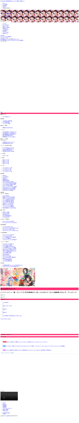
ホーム (4, 3)
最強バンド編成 (6, 27)
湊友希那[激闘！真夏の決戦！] (9, 134)
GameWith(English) (6, 412)
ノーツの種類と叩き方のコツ (9, 246)
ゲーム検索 (5, 4)
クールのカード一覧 (7, 168)
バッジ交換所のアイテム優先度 (9, 237)
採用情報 (4, 405)
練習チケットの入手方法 (8, 204)
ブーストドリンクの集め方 (8, 205)
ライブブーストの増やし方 (8, 243)
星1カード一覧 (6, 163)
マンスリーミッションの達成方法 (10, 239)
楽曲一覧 (4, 175)
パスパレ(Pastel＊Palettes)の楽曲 (9, 184)
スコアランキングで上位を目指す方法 (11, 266)
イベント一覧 (5, 32)
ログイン (4, 6)
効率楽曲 (4, 30)
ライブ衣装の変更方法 (7, 259)
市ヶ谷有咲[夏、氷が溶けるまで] (9, 131)
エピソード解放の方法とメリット (10, 251)
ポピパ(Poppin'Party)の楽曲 (8, 181)
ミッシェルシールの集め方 (8, 206)
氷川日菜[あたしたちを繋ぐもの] (9, 133)
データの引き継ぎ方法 (7, 260)
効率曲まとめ (5, 179)
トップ (4, 402)
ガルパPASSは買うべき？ (8, 226)
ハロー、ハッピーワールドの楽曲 (10, 186)
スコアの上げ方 (6, 213)
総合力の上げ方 (6, 214)
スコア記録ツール (6, 116)
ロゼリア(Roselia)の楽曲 (8, 185)
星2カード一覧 (6, 162)
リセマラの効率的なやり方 (8, 148)
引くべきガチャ (6, 24)
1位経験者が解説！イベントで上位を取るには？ (13, 265)
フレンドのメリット (7, 253)
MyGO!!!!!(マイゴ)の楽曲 (8, 190)
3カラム (8, 8)
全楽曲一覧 (5, 28)
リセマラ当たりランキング (8, 147)
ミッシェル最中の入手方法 (8, 199)
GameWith (8, 415)
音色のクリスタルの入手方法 (9, 198)
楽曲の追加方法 (6, 180)
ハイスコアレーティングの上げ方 (10, 222)
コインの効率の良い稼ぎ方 (8, 200)
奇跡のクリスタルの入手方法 (9, 196)
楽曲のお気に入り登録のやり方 (9, 249)
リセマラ (4, 23)
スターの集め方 (6, 195)
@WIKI (4, 413)
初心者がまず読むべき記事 (8, 151)
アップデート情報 (6, 123)
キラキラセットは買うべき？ (9, 229)
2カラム (4, 8)
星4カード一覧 (6, 159)
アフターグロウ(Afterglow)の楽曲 (9, 182)
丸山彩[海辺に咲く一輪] (8, 143)
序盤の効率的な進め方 (7, 150)
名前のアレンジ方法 (7, 258)
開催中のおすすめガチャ (8, 127)
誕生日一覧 (5, 33)
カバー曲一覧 (5, 29)
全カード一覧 (5, 26)
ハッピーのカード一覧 (7, 171)
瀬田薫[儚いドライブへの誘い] (9, 136)
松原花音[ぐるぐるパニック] (8, 142)
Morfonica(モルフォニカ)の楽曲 (9, 187)
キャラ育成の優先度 (7, 215)
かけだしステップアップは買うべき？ (11, 230)
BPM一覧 (5, 178)
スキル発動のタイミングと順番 (9, 247)
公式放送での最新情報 (7, 120)
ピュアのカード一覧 (7, 170)
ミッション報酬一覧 (7, 238)
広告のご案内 (5, 409)
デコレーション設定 (7, 255)
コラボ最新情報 (6, 122)
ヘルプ (4, 403)
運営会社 (4, 404)
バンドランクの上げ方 (7, 235)
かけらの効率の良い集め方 (8, 201)
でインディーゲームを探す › (7, 352)
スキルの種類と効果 (7, 252)
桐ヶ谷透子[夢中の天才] (8, 135)
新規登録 (4, 5)
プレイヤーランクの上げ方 (8, 234)
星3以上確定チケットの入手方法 (9, 207)
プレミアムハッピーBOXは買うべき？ (11, 227)
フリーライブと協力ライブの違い (10, 248)
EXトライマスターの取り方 (8, 221)
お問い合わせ (5, 410)
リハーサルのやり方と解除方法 (9, 257)
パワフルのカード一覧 (7, 167)
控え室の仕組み (6, 254)
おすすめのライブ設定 (7, 245)
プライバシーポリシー (7, 408)
